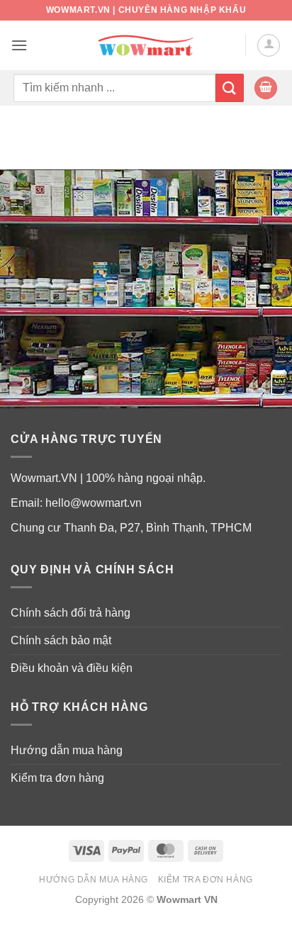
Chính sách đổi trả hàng (70, 613)
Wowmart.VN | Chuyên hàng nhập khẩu (146, 10)
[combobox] (114, 88)
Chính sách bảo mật (61, 640)
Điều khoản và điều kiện (72, 668)
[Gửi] (229, 87)
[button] (19, 45)
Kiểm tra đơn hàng (57, 778)
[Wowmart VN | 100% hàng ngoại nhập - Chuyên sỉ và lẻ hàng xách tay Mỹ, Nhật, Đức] (146, 46)
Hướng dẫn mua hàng (67, 750)
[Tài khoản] (268, 45)
